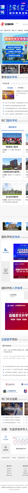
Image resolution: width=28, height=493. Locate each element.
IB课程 (25, 471)
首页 (1, 30)
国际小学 (14, 30)
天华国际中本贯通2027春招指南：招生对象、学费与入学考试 (12, 420)
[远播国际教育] (7, 24)
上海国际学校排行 (5, 457)
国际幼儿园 (7, 30)
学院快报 (20, 88)
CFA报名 (14, 457)
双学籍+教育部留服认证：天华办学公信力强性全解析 (12, 422)
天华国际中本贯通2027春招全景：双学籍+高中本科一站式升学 (12, 417)
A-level (25, 468)
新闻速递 (10, 88)
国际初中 (20, 30)
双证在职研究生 (21, 457)
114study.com (10, 485)
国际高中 (13, 127)
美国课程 (25, 473)
